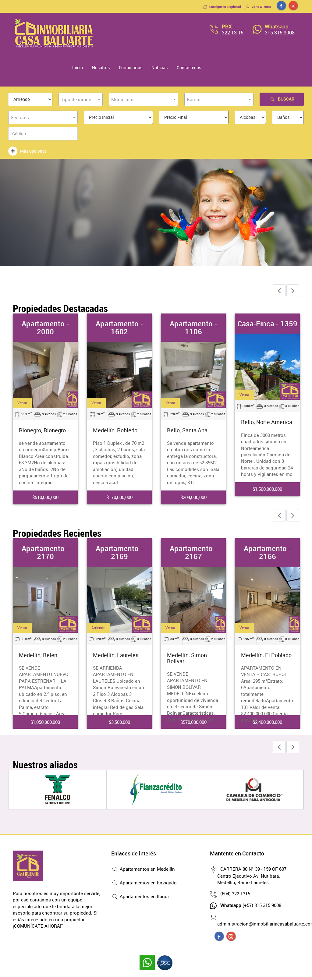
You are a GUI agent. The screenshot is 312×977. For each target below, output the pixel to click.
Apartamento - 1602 (119, 327)
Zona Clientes (261, 7)
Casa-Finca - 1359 (267, 323)
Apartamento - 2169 (119, 552)
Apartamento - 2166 (267, 552)
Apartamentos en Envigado (148, 883)
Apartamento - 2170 (45, 552)
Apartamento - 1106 (193, 327)
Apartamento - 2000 (45, 327)
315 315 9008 (280, 32)
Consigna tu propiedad (225, 7)
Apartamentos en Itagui (144, 896)
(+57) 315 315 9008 (250, 905)
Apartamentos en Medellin (147, 869)
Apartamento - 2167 (193, 552)
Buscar (286, 99)
